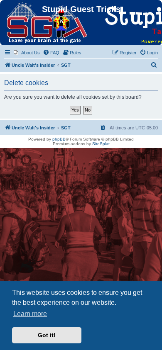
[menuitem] (27, 53)
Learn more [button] (30, 313)
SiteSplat (101, 143)
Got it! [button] (47, 335)
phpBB (59, 139)
